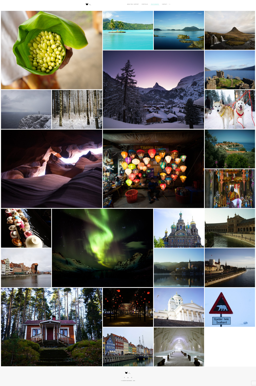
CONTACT (164, 4)
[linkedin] (128, 377)
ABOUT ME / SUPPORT (133, 4)
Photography (155, 4)
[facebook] (124, 377)
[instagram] (131, 377)
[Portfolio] (88, 4)
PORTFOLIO (145, 4)
